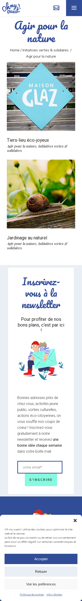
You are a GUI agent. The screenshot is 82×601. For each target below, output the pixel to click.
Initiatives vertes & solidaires (45, 50)
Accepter (41, 559)
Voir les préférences (41, 584)
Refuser (41, 571)
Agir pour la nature (21, 146)
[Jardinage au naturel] (41, 194)
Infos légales (54, 594)
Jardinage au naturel (27, 238)
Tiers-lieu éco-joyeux (28, 140)
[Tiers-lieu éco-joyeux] (41, 96)
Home (15, 50)
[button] (75, 520)
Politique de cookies (32, 594)
